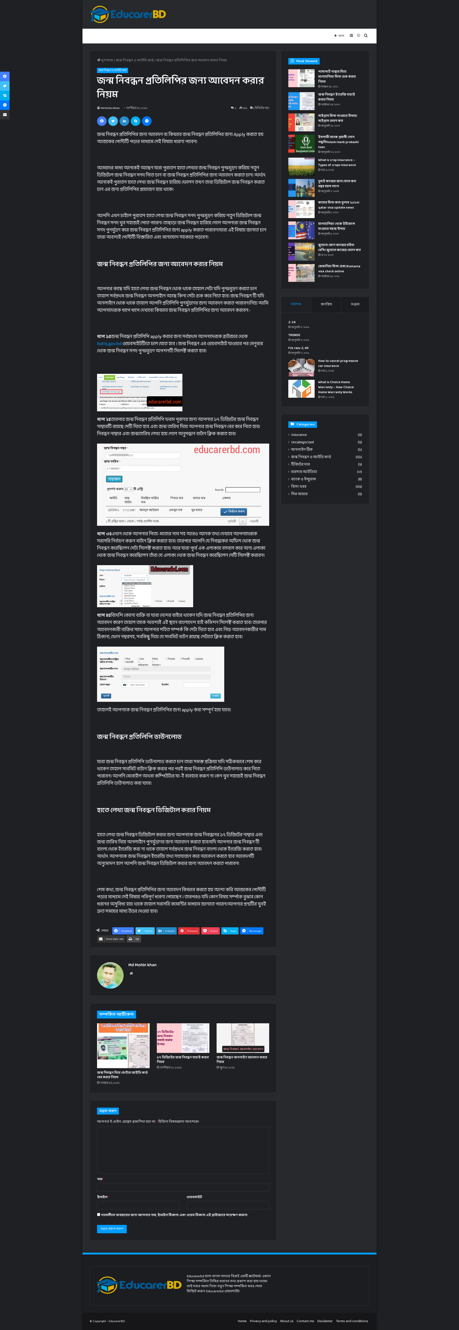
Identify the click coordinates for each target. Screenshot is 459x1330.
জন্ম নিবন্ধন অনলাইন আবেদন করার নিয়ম (242, 1060)
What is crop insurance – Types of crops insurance (337, 162)
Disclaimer (325, 1321)
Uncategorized (302, 442)
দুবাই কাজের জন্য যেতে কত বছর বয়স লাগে (337, 184)
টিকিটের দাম (300, 464)
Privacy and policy (263, 1321)
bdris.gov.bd (109, 344)
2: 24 (291, 322)
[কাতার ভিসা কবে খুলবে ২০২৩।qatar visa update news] (301, 209)
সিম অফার (299, 494)
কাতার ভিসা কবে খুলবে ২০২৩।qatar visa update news (338, 205)
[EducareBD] (128, 14)
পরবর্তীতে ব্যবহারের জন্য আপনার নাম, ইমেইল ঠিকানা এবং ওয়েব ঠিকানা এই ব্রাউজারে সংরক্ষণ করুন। (174, 1215)
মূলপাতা (106, 61)
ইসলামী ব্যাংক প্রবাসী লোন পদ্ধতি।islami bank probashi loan (338, 142)
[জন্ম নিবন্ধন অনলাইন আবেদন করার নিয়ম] (243, 1038)
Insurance (299, 435)
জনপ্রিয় (326, 304)
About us (287, 1321)
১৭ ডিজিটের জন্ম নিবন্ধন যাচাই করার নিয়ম (183, 1060)
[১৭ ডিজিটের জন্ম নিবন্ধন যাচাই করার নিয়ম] (183, 1038)
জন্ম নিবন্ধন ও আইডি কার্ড (135, 61)
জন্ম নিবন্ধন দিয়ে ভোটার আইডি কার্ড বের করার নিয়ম (122, 1075)
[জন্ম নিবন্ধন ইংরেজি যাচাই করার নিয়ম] (301, 101)
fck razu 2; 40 (298, 348)
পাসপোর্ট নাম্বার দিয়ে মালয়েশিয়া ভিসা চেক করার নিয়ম (337, 77)
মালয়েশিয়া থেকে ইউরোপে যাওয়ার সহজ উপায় (336, 226)
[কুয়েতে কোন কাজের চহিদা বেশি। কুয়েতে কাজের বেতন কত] (301, 252)
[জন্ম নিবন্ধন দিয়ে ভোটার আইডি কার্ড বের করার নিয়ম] (123, 1045)
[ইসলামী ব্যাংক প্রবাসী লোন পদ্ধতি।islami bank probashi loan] (301, 144)
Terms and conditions (352, 1321)
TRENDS (294, 335)
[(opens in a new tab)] (301, 167)
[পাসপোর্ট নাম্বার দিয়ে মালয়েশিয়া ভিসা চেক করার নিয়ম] (301, 78)
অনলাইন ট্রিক (302, 449)
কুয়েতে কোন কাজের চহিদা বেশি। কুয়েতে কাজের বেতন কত (339, 247)
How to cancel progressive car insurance (338, 363)
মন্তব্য (355, 304)
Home (242, 1321)
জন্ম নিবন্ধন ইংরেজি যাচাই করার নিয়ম (336, 97)
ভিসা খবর (298, 486)
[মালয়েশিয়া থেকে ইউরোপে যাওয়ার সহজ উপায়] (301, 230)
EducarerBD (117, 1321)
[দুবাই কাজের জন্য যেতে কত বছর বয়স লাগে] (301, 188)
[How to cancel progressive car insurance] (301, 367)
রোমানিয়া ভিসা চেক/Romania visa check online (339, 269)
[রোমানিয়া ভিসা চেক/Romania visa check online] (301, 273)
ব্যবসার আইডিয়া (304, 472)
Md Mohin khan (110, 108)
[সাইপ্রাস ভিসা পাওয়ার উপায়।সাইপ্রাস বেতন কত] (301, 122)
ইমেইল (103, 1197)
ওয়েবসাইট (194, 1197)
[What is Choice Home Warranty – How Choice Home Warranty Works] (301, 389)
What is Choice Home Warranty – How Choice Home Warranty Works (336, 387)
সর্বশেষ (296, 304)
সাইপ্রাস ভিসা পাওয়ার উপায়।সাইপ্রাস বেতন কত (337, 118)
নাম (100, 1179)
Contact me (305, 1321)
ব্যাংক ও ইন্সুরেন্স (303, 479)
